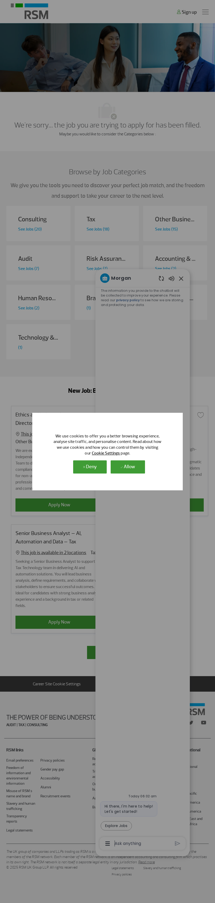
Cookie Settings (106, 453)
